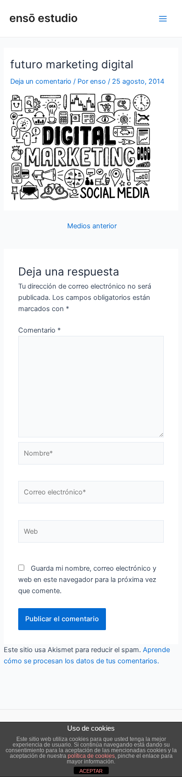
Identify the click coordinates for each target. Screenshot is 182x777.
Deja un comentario (40, 81)
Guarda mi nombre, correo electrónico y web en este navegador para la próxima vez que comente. (87, 579)
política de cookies (91, 756)
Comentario (39, 330)
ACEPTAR (91, 771)
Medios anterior (92, 226)
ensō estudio (43, 18)
